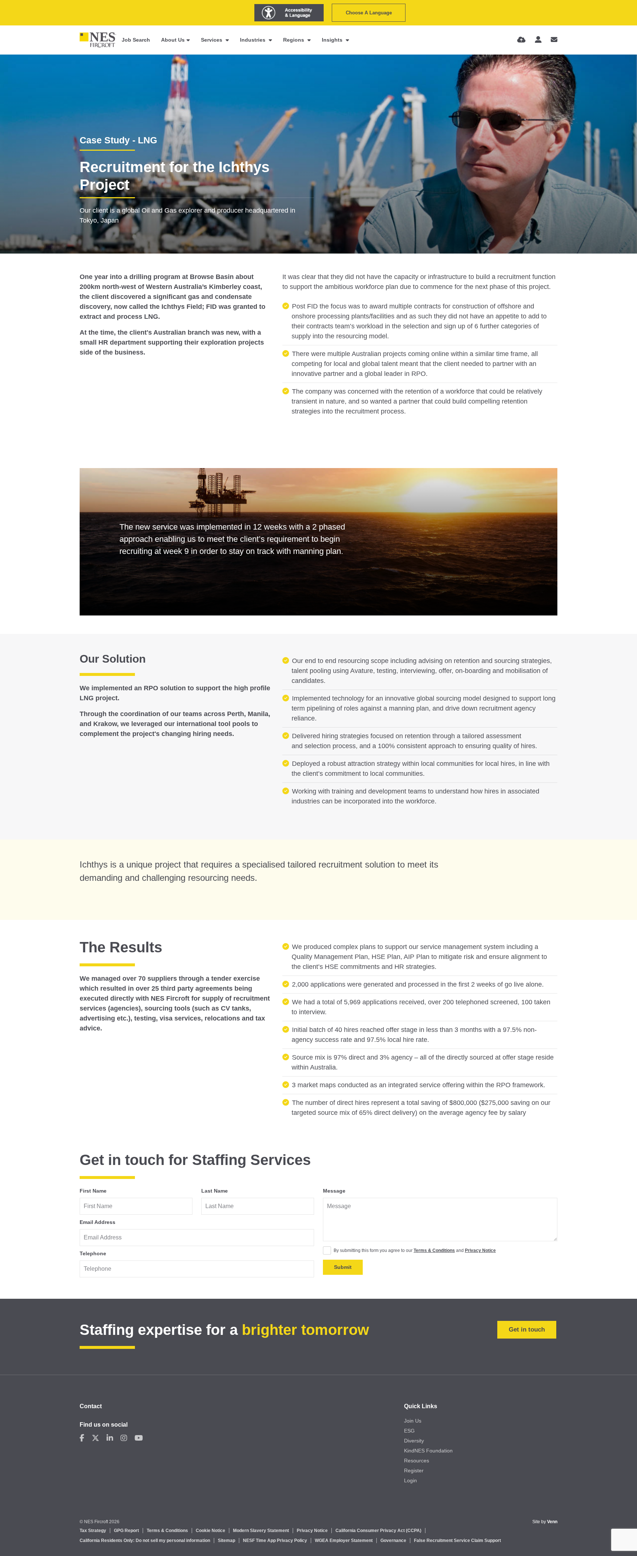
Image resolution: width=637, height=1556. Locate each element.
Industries (253, 40)
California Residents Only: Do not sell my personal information (145, 1540)
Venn (552, 1521)
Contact (91, 1406)
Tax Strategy (93, 1530)
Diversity (414, 1441)
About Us (173, 40)
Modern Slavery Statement (261, 1530)
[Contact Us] (554, 39)
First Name (93, 1191)
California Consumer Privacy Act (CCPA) (378, 1530)
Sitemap (226, 1540)
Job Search (136, 40)
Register (414, 1470)
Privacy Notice (480, 1250)
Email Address (97, 1222)
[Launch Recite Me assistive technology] (289, 13)
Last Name (214, 1191)
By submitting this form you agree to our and (415, 1250)
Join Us (412, 1421)
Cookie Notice (210, 1530)
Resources (416, 1460)
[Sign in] (538, 39)
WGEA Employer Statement (344, 1540)
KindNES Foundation (428, 1451)
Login (410, 1480)
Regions (294, 40)
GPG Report (126, 1530)
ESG (409, 1431)
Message (334, 1191)
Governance (393, 1540)
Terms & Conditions (434, 1250)
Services (212, 40)
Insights (333, 40)
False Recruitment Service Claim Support (457, 1540)
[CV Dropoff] (521, 39)
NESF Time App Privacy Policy (275, 1540)
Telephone (93, 1253)
